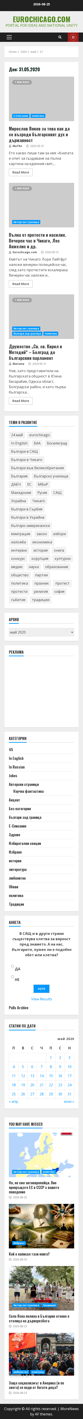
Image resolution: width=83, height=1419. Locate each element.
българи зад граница (27, 333)
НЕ (17, 979)
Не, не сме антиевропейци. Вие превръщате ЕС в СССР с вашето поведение (41, 1155)
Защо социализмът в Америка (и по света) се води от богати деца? (41, 1355)
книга (59, 550)
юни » (69, 1101)
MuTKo (17, 146)
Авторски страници (26, 222)
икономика (42, 542)
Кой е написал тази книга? (41, 1226)
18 (14, 1085)
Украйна (18, 500)
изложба (18, 542)
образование (56, 566)
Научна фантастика (28, 791)
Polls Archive (18, 1007)
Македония (21, 492)
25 (14, 1094)
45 (11, 749)
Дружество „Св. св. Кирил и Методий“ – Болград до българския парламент (41, 316)
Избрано (15, 852)
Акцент (14, 800)
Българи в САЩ (24, 451)
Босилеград (57, 443)
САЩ (57, 492)
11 (14, 1075)
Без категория (20, 808)
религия (41, 591)
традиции (40, 599)
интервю (19, 550)
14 (42, 1075)
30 (60, 1094)
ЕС (29, 484)
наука (34, 566)
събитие (18, 599)
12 (23, 1075)
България (19, 476)
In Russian (17, 767)
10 (69, 1066)
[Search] (60, 37)
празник (41, 583)
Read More (20, 172)
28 (42, 1094)
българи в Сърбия (26, 509)
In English (19, 443)
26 (23, 1094)
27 (32, 1094)
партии (41, 575)
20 (32, 1085)
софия (59, 591)
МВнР (43, 484)
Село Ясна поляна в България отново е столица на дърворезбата (41, 1288)
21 (42, 1085)
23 (60, 1085)
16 (60, 1075)
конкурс (18, 558)
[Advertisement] (42, 694)
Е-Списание (21, 115)
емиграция (20, 533)
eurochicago (39, 434)
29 (51, 1094)
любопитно (17, 878)
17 (69, 1075)
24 (69, 1085)
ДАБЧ (16, 484)
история (40, 550)
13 (32, 1075)
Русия (42, 492)
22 (51, 1085)
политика (38, 115)
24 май (17, 434)
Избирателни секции (25, 843)
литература (18, 869)
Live (73, 37)
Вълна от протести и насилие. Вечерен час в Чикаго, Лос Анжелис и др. (41, 205)
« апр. (14, 1101)
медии (16, 566)
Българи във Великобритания (37, 467)
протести (19, 591)
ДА (17, 968)
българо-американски (30, 525)
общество (20, 575)
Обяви (13, 886)
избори (59, 533)
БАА (37, 443)
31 (69, 1094)
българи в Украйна (27, 517)
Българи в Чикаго (26, 459)
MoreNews (69, 1408)
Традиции (16, 904)
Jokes (13, 775)
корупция (39, 558)
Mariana (18, 364)
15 (51, 1075)
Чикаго (38, 500)
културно (63, 558)
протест (62, 583)
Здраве (14, 834)
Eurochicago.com (41, 19)
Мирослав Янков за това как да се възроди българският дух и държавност (41, 99)
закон (42, 533)
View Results (41, 999)
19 (23, 1085)
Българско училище (51, 476)
